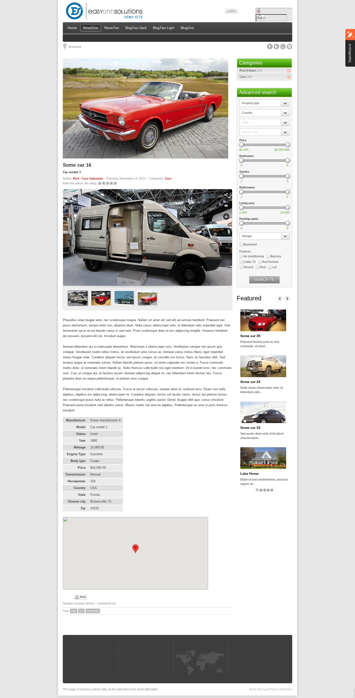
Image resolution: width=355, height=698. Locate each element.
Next (226, 235)
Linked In (289, 46)
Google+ (283, 46)
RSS (288, 70)
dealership (93, 610)
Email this (226, 205)
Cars (168, 178)
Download (226, 216)
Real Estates (251, 70)
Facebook (270, 46)
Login (231, 11)
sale (73, 610)
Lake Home (249, 473)
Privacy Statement (280, 689)
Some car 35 (250, 336)
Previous (68, 235)
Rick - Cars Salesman (88, 178)
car (81, 610)
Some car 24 (250, 382)
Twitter (276, 46)
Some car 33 (250, 428)
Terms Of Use (257, 689)
